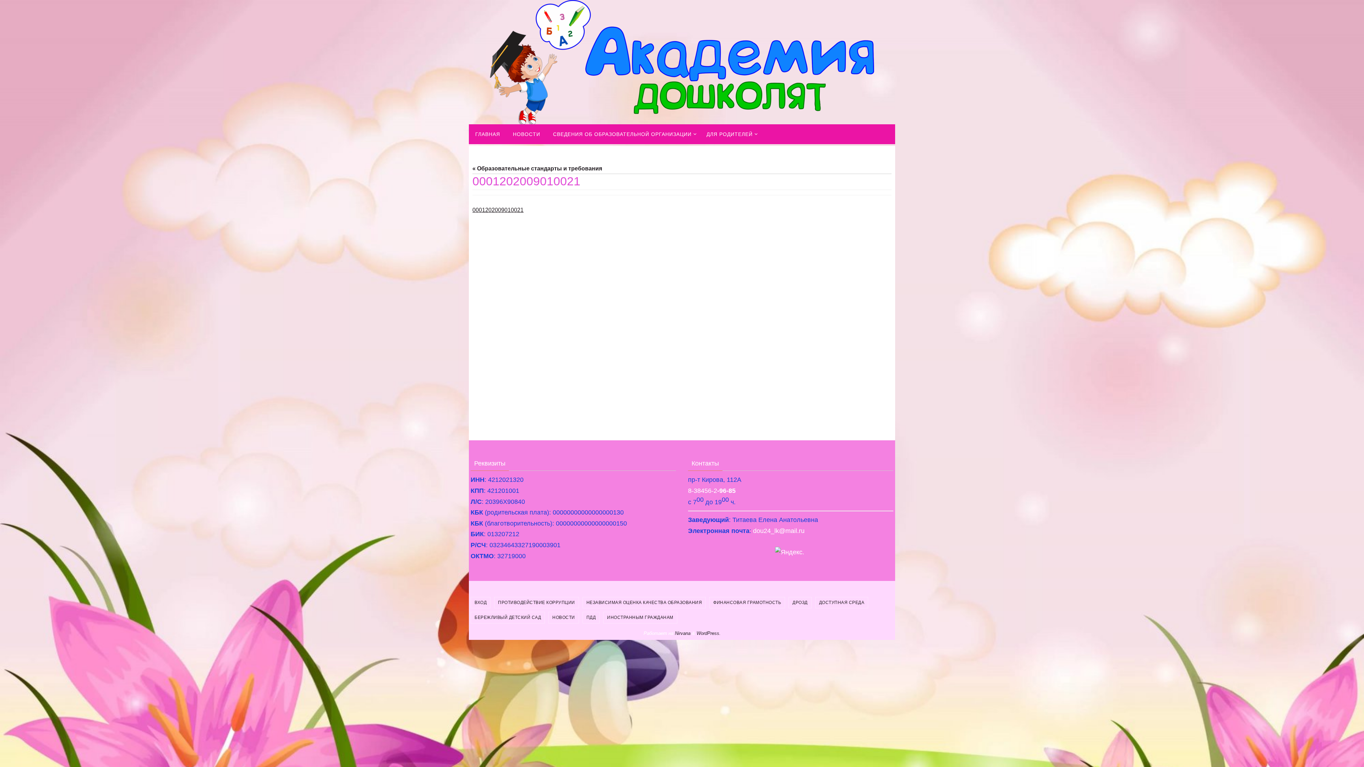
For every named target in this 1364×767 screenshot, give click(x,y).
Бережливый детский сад (508, 617)
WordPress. (709, 633)
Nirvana (683, 633)
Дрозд (800, 602)
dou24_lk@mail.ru (779, 530)
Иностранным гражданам (640, 617)
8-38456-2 (712, 490)
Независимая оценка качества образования (644, 602)
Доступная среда (842, 602)
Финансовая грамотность (747, 602)
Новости (563, 617)
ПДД (591, 617)
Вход (481, 602)
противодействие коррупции (536, 602)
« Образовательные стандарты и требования (537, 168)
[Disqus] (682, 324)
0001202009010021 (498, 210)
